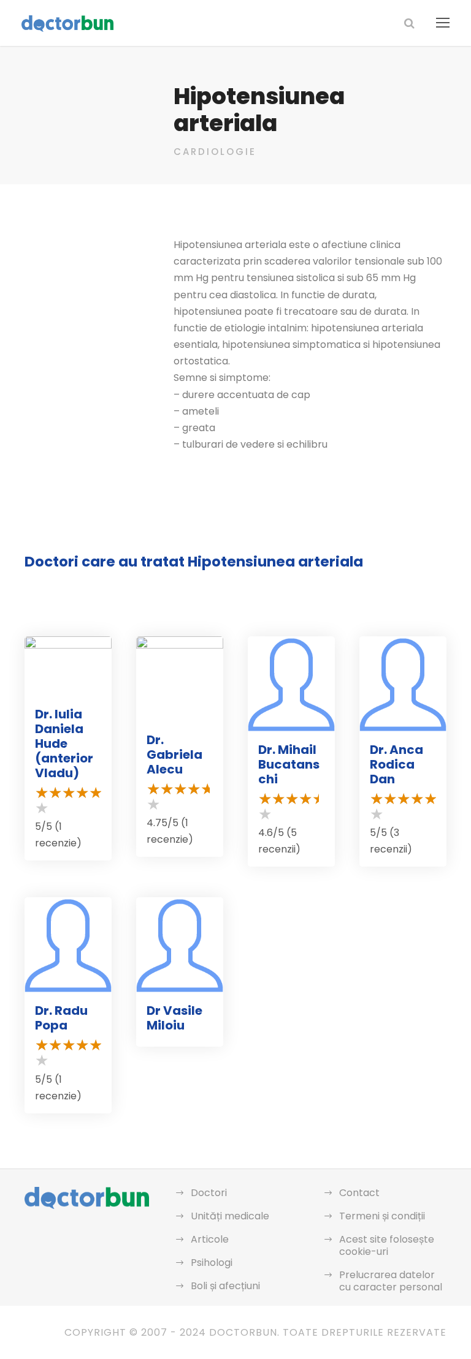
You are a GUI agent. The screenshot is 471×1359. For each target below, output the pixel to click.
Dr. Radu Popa (61, 1018)
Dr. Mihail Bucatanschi (289, 764)
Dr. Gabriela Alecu (174, 754)
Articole (210, 1239)
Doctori (209, 1193)
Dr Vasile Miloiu (174, 1018)
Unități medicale (230, 1216)
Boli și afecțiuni (225, 1286)
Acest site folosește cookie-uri (386, 1245)
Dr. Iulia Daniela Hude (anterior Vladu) (64, 743)
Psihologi (211, 1262)
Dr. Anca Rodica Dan (396, 764)
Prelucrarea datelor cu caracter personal (390, 1281)
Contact (359, 1193)
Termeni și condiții (382, 1216)
